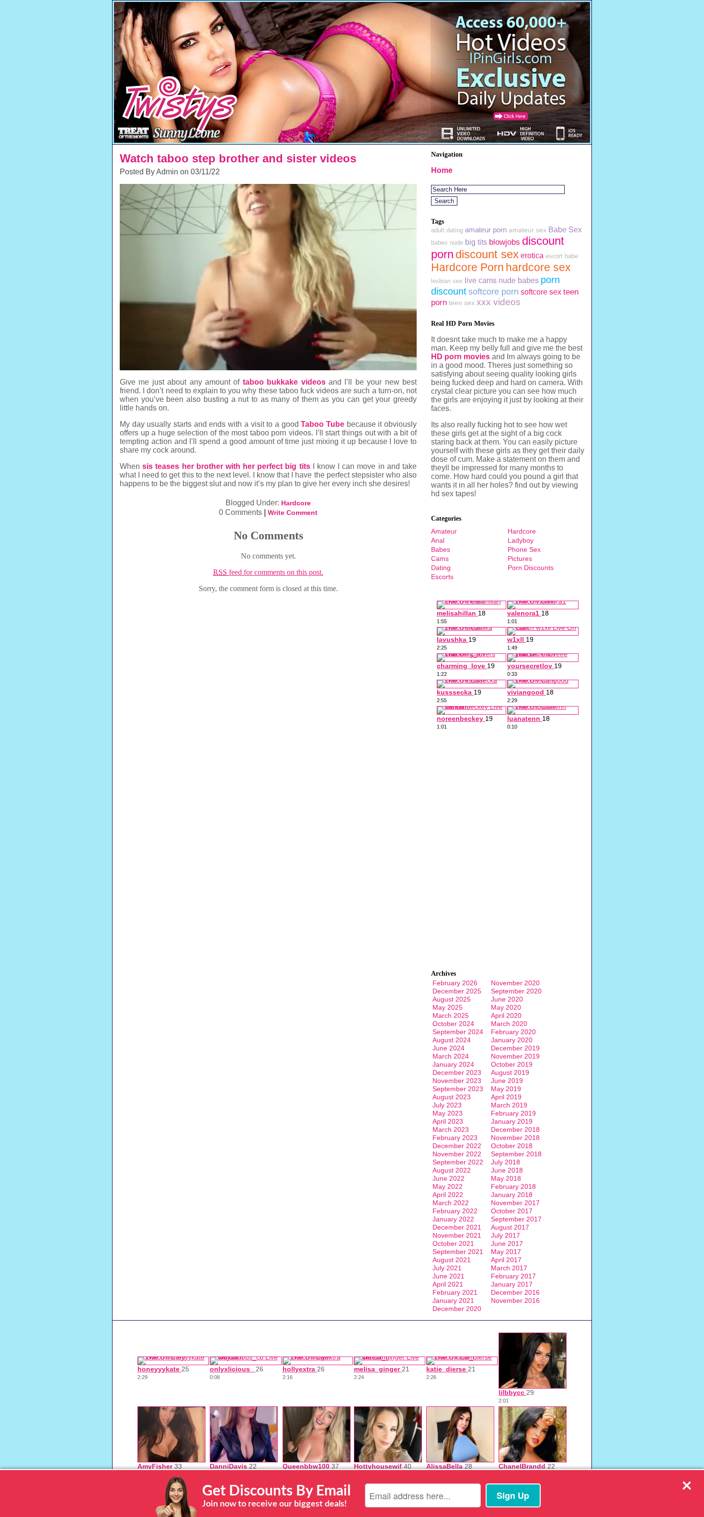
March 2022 (450, 1203)
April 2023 (447, 1121)
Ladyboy (521, 540)
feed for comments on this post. (268, 572)
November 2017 (515, 1203)
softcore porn (493, 292)
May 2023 (447, 1113)
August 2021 (451, 1260)
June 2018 (507, 1170)
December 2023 (456, 1072)
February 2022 (454, 1211)
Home (442, 170)
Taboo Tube (322, 424)
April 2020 (506, 1015)
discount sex (487, 254)
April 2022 (447, 1194)
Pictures (520, 558)
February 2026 (454, 983)
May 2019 (506, 1089)
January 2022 (453, 1219)
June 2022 (448, 1178)
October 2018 (512, 1146)
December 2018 (515, 1129)
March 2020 (509, 1023)
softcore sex (541, 291)
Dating (441, 567)
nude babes (519, 280)
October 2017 (512, 1211)
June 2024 (448, 1048)
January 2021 (453, 1300)
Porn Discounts (531, 567)
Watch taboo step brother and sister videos (238, 158)
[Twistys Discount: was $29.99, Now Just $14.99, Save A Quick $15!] (352, 141)
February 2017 (513, 1276)
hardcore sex (538, 267)
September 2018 (516, 1154)
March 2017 (509, 1268)
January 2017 (512, 1284)
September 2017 (516, 1219)
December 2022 (456, 1146)
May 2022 (447, 1186)
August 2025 (451, 999)
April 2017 (506, 1260)
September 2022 (457, 1162)
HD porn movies (460, 357)
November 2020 (515, 983)
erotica (532, 255)
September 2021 (457, 1251)
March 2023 (450, 1129)
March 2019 (509, 1105)
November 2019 (515, 1056)
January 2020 (512, 1040)
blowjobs (504, 242)
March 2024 (450, 1056)
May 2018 (506, 1178)
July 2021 (447, 1268)
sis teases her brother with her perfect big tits (226, 466)
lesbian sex (447, 281)
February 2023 (454, 1137)
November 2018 (515, 1137)
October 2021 (453, 1243)
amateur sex (527, 230)
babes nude (447, 242)
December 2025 (456, 991)
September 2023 (457, 1089)
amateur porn (486, 230)
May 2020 (506, 1007)
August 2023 (451, 1097)
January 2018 (512, 1194)
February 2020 (513, 1032)
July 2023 (447, 1105)
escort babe (561, 256)
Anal (437, 540)
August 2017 (510, 1227)
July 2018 (505, 1162)
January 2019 (512, 1121)
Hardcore (296, 503)
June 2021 (448, 1276)
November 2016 (515, 1300)
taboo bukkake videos (284, 382)
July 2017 (505, 1235)
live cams (481, 280)
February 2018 (513, 1186)
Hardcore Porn (467, 267)
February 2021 (454, 1292)
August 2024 (451, 1040)
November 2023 (456, 1080)
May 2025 (447, 1007)
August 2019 (510, 1072)
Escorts (442, 577)
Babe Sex (565, 230)
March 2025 (450, 1015)
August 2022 (451, 1170)
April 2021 (447, 1284)
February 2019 (513, 1113)
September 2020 (516, 991)
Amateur (444, 531)
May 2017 (506, 1251)
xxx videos (499, 302)
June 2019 (507, 1080)
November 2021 (456, 1235)
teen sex (462, 303)
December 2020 (456, 1308)
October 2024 (453, 1023)
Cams (440, 558)
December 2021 (456, 1227)
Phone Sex (524, 549)
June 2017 (507, 1243)
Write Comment (293, 512)
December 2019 (515, 1048)
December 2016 (515, 1292)
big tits (476, 242)
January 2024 (453, 1064)
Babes (440, 549)
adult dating (447, 230)
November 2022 (456, 1154)
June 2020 (507, 999)
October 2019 (512, 1064)
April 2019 (506, 1097)
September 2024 (457, 1032)
